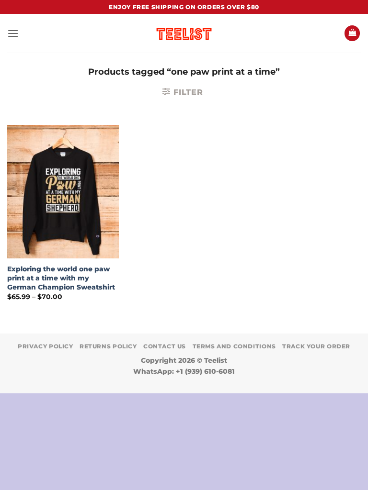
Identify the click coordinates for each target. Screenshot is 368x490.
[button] (13, 33)
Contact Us (164, 346)
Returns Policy (108, 346)
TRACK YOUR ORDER (316, 346)
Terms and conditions (234, 346)
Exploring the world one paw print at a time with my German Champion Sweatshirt (61, 278)
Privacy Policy (45, 346)
